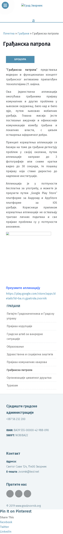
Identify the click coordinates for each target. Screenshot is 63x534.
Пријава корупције (19, 326)
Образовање (15, 346)
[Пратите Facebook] (10, 493)
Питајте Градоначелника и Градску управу (30, 316)
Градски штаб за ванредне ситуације (25, 336)
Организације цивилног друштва (29, 377)
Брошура (20, 59)
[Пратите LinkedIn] (27, 493)
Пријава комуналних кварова (27, 362)
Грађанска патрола (19, 370)
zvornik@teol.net (28, 471)
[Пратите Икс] (18, 493)
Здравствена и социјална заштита (30, 354)
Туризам (12, 385)
